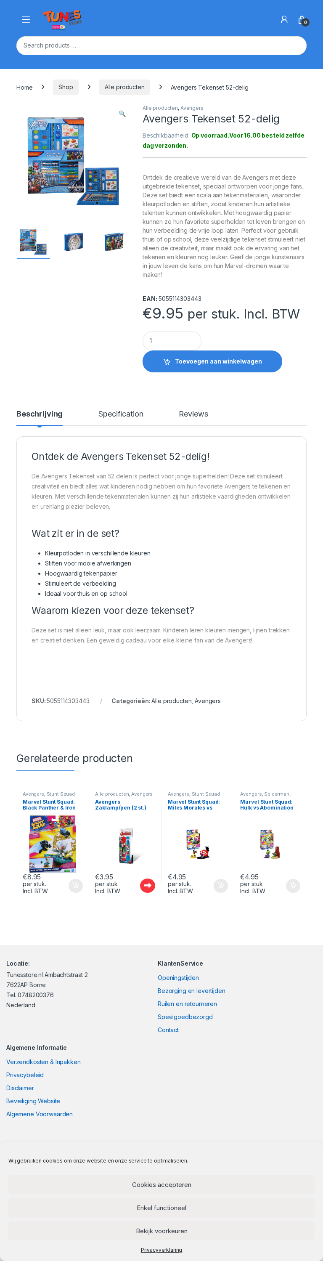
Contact (168, 1029)
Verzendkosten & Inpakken (43, 1061)
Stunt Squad (61, 794)
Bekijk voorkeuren (162, 1231)
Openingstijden (178, 977)
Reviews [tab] (193, 414)
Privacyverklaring (162, 1250)
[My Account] (284, 19)
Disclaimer (20, 1087)
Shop (65, 86)
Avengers (192, 108)
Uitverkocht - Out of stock (139, 886)
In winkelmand (66, 886)
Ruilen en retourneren (187, 1003)
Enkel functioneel (161, 1208)
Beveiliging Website (33, 1100)
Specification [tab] (120, 414)
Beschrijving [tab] (39, 414)
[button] (122, 114)
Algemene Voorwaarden (39, 1114)
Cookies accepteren (161, 1185)
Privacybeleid (25, 1074)
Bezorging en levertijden (191, 990)
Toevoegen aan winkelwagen (218, 361)
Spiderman (276, 794)
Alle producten (125, 86)
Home (24, 86)
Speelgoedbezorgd (185, 1016)
